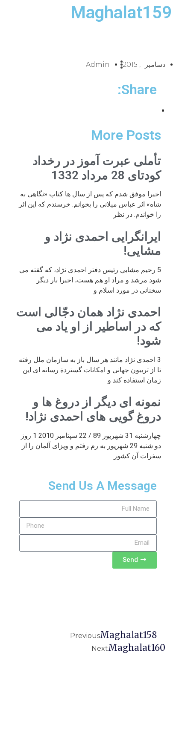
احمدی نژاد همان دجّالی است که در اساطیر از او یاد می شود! (88, 326)
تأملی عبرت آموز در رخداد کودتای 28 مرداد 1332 (96, 168)
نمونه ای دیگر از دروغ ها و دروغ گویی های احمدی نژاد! (93, 409)
